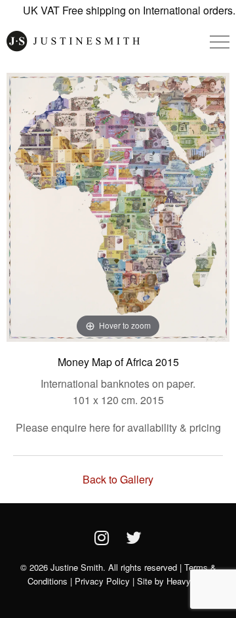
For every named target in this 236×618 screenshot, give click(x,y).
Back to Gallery (118, 479)
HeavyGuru (188, 581)
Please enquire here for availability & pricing (118, 427)
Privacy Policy (102, 581)
